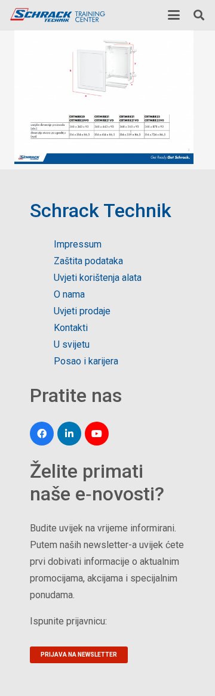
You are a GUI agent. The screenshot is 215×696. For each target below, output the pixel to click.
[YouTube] (97, 434)
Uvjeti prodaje (82, 311)
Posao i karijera (86, 361)
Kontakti (71, 327)
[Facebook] (42, 434)
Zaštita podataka (88, 261)
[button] (174, 15)
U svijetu (72, 344)
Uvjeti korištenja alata (98, 277)
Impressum (78, 244)
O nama (69, 294)
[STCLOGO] (57, 15)
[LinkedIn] (69, 434)
